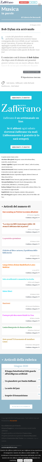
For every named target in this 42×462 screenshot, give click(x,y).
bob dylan (10, 83)
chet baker (15, 86)
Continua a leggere (32, 217)
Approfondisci (28, 460)
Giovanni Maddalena (7, 182)
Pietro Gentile (5, 179)
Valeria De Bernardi (32, 17)
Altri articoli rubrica (21, 406)
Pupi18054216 (5, 192)
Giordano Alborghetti (7, 159)
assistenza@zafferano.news (9, 447)
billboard (19, 83)
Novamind (13, 420)
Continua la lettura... (32, 72)
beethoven (5, 86)
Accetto (20, 460)
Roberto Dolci (5, 174)
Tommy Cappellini (6, 164)
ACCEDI (33, 2)
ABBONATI (24, 2)
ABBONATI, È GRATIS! (21, 98)
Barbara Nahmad (6, 187)
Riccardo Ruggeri (6, 194)
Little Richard (29, 83)
